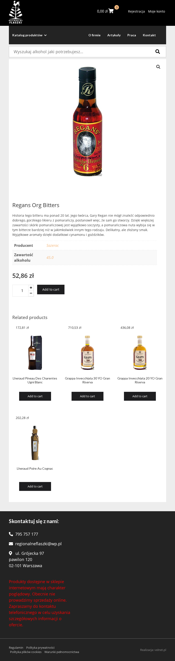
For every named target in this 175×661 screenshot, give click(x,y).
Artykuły (114, 35)
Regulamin (16, 647)
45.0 (50, 257)
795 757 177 (26, 534)
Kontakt (149, 35)
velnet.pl (160, 650)
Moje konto (156, 11)
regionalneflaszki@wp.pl (38, 543)
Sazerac (52, 245)
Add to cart (50, 289)
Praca (131, 35)
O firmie (94, 35)
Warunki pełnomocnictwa (61, 652)
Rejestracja (136, 11)
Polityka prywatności (40, 647)
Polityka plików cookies (25, 652)
